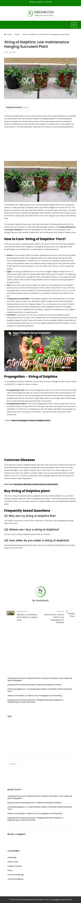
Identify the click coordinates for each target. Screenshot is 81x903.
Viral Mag (55, 900)
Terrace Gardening (15, 874)
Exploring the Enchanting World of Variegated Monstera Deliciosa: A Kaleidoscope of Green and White (35, 701)
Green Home (12, 862)
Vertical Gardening (15, 879)
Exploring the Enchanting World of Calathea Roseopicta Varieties (34, 684)
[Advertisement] (40, 146)
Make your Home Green (44, 15)
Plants (10, 870)
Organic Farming (14, 866)
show (25, 107)
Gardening (11, 857)
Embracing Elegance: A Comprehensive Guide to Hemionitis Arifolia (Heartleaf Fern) (39, 690)
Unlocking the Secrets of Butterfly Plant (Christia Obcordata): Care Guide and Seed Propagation (39, 679)
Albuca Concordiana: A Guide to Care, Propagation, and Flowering (34, 695)
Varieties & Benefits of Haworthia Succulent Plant (36, 484)
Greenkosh (44, 12)
